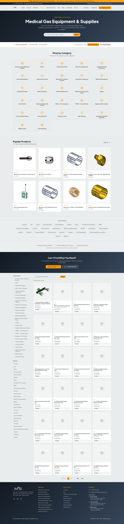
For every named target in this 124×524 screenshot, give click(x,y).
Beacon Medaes (59, 224)
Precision (29, 232)
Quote (38, 309)
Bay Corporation (47, 224)
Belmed (69, 224)
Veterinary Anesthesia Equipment (20, 350)
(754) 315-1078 (106, 44)
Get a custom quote (93, 44)
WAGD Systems (19, 354)
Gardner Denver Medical (22, 228)
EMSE (100, 224)
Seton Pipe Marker (81, 232)
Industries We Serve (43, 511)
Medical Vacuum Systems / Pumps (21, 319)
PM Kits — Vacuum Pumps (21, 333)
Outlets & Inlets (18, 325)
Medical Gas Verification (44, 490)
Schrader (70, 232)
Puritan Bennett (52, 232)
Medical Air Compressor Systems (21, 301)
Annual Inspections (42, 492)
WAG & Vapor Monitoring (44, 507)
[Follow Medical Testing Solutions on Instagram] (14, 499)
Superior (58, 236)
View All (106, 142)
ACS (32, 224)
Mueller (83, 228)
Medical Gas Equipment (20, 307)
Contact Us (94, 7)
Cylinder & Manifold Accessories (20, 291)
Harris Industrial (45, 228)
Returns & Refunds (67, 505)
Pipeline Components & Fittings (22, 328)
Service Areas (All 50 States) (70, 494)
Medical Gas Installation (43, 494)
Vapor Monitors (19, 347)
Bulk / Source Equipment (21, 288)
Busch (76, 224)
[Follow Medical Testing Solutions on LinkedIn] (17, 499)
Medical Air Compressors (21, 304)
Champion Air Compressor (88, 224)
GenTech (35, 228)
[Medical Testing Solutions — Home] (15, 8)
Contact (76, 7)
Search (77, 34)
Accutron (24, 224)
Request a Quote (106, 7)
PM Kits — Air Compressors (21, 330)
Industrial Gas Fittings (20, 298)
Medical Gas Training (43, 502)
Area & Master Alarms (20, 285)
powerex (20, 232)
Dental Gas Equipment (20, 295)
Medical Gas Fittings (20, 310)
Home (23, 7)
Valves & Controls (19, 344)
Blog (63, 7)
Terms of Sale (66, 502)
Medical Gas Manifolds (20, 315)
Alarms (16, 283)
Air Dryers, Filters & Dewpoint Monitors (22, 279)
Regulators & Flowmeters (21, 336)
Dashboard (69, 7)
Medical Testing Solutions (70, 228)
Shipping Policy (67, 507)
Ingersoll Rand (56, 228)
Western (66, 236)
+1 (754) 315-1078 (71, 266)
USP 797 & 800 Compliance (44, 505)
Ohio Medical (92, 228)
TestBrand (16, 434)
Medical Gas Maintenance (44, 496)
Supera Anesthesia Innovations (98, 232)
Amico (38, 224)
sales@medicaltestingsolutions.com (98, 492)
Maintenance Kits (50, 7)
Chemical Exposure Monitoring (45, 509)
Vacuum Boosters (19, 341)
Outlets (17, 322)
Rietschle (62, 232)
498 (78, 478)
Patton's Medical (103, 228)
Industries (35, 7)
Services (29, 7)
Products (42, 7)
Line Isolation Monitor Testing (45, 500)
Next (82, 478)
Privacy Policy (66, 500)
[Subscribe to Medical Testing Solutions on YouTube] (21, 499)
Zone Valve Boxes (19, 356)
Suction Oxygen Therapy (21, 339)
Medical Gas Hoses (19, 313)
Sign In (87, 7)
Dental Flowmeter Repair (44, 498)
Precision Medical (39, 232)
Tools (58, 7)
